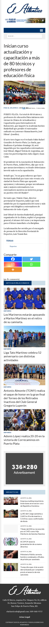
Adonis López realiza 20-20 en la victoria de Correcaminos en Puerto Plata (24, 439)
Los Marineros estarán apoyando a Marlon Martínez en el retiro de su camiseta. (24, 318)
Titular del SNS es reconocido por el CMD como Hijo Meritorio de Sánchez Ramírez (32, 531)
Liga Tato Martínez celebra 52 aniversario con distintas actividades (22, 356)
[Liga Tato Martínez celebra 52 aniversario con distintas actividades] (24, 345)
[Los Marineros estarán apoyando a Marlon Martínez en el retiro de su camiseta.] (24, 307)
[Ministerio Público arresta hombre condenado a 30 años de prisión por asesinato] (11, 556)
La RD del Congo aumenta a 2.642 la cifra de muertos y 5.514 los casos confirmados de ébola (31, 517)
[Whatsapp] (31, 264)
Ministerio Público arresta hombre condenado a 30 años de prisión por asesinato (32, 557)
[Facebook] (13, 259)
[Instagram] (13, 264)
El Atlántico (13, 108)
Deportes (13, 246)
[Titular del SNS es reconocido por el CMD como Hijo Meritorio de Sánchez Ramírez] (11, 531)
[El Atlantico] (24, 8)
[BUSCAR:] (24, 36)
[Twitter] (31, 259)
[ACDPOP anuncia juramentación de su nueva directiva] (11, 544)
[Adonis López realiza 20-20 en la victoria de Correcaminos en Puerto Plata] (24, 429)
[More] (13, 269)
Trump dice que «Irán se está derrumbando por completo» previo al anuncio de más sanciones (32, 571)
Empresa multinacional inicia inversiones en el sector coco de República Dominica (32, 503)
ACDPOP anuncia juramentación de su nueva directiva (31, 544)
